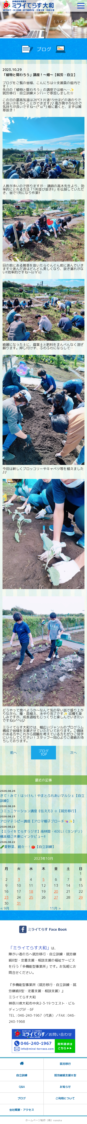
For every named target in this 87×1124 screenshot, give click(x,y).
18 (31, 891)
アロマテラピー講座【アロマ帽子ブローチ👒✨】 (38, 821)
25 (31, 897)
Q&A (22, 1087)
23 (6, 897)
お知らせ (65, 1087)
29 (81, 897)
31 (19, 903)
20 (56, 891)
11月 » (55, 908)
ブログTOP (43, 753)
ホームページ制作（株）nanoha (43, 1120)
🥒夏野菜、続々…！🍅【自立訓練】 (28, 846)
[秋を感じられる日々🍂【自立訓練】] (14, 752)
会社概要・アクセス (21, 1110)
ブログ (22, 1098)
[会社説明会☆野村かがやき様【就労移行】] (72, 752)
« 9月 (4, 908)
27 (56, 897)
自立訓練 (21, 1075)
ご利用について (65, 1098)
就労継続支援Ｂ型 (65, 1075)
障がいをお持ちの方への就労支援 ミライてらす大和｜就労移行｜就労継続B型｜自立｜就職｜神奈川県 (28, 5)
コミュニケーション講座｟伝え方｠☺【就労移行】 (39, 811)
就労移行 (65, 1064)
